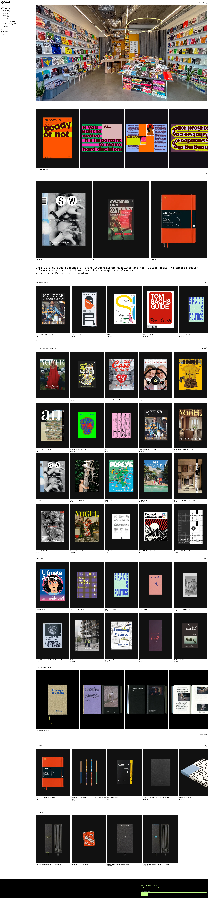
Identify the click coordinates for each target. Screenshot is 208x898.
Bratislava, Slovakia (71, 273)
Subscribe (144, 894)
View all (203, 282)
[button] (200, 2)
